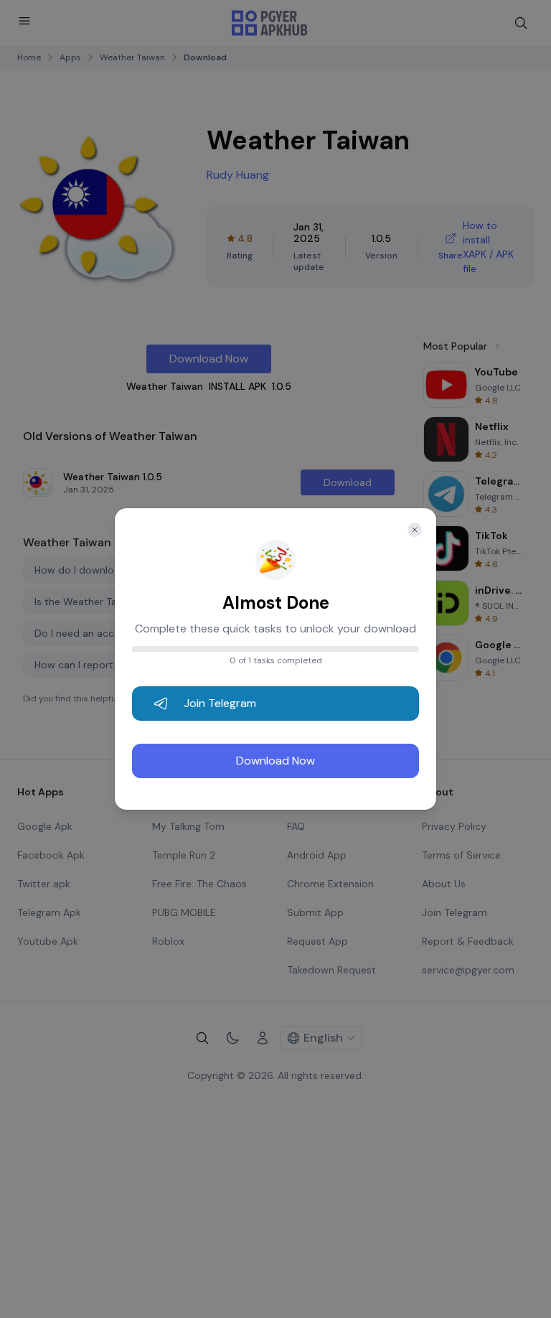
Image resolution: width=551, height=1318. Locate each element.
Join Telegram (220, 703)
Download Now (275, 760)
